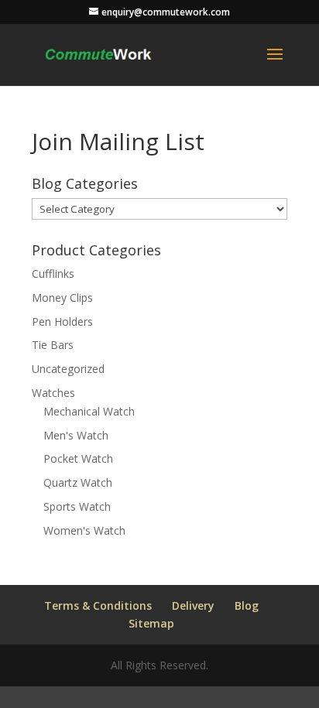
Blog (247, 605)
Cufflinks (53, 273)
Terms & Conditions (98, 605)
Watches (53, 392)
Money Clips (62, 297)
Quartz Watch (77, 482)
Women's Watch (84, 530)
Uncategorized (68, 368)
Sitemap (151, 623)
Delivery (193, 605)
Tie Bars (53, 344)
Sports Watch (77, 506)
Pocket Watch (78, 458)
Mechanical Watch (89, 411)
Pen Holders (62, 321)
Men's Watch (75, 435)
